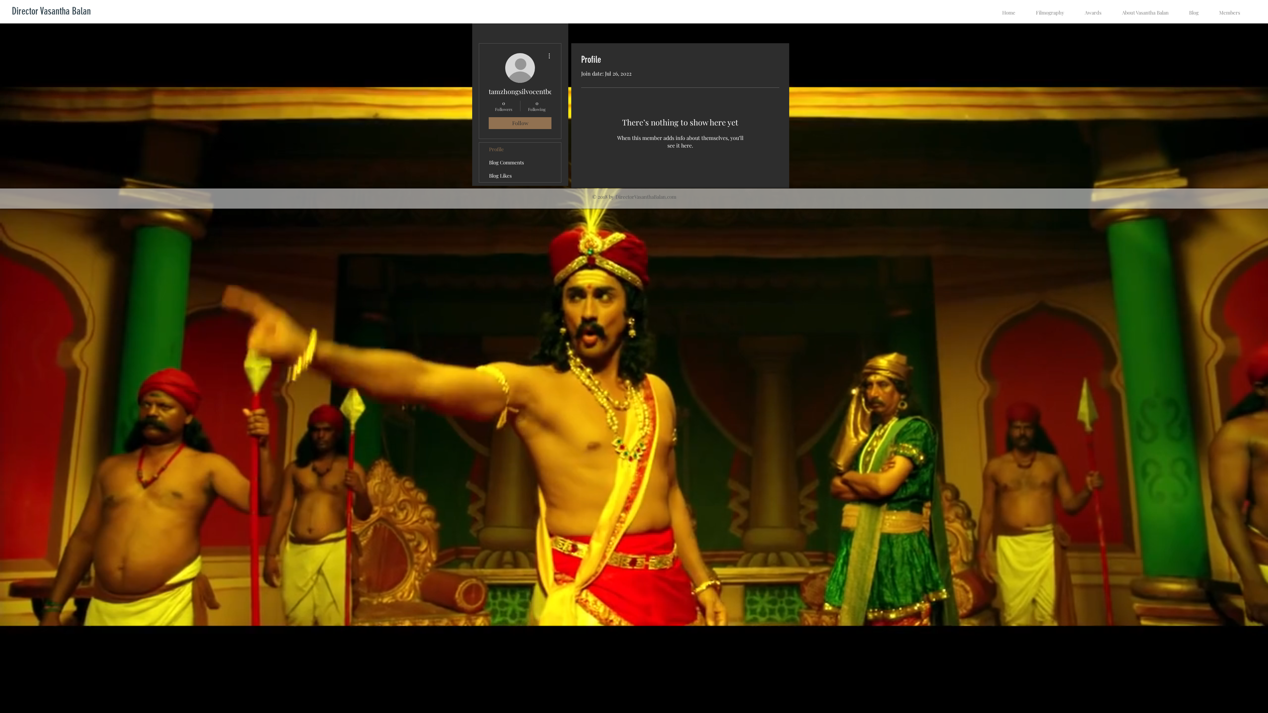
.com (671, 196)
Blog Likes (500, 175)
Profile (496, 149)
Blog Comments (506, 162)
